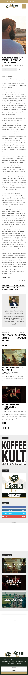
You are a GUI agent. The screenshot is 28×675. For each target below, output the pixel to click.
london (8, 287)
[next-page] (5, 423)
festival (13, 285)
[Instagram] (7, 1)
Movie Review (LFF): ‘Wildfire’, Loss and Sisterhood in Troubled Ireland (20, 336)
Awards (8, 13)
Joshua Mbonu (14, 372)
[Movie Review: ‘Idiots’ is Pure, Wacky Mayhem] (14, 357)
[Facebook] (2, 1)
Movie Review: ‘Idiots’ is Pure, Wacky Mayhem (13, 369)
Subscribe (23, 516)
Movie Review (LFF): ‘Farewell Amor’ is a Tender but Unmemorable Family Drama (7, 337)
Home (3, 13)
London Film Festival (7, 289)
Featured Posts (5, 372)
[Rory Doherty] (3, 66)
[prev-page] (3, 423)
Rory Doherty (8, 65)
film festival (20, 285)
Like (24, 507)
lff (3, 287)
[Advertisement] (14, 537)
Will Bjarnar (13, 411)
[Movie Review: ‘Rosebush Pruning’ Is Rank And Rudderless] (14, 394)
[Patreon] (13, 1)
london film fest (16, 287)
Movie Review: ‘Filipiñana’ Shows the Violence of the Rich (14, 600)
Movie (16, 289)
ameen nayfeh (5, 285)
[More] (19, 69)
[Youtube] (10, 1)
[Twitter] (5, 1)
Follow (23, 510)
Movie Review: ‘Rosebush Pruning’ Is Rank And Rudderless (11, 407)
